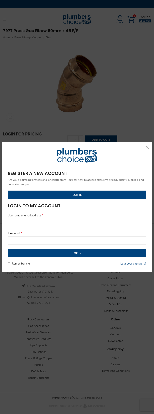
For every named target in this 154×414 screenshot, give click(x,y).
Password (15, 233)
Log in (77, 253)
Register (77, 194)
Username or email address (25, 215)
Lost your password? (133, 263)
